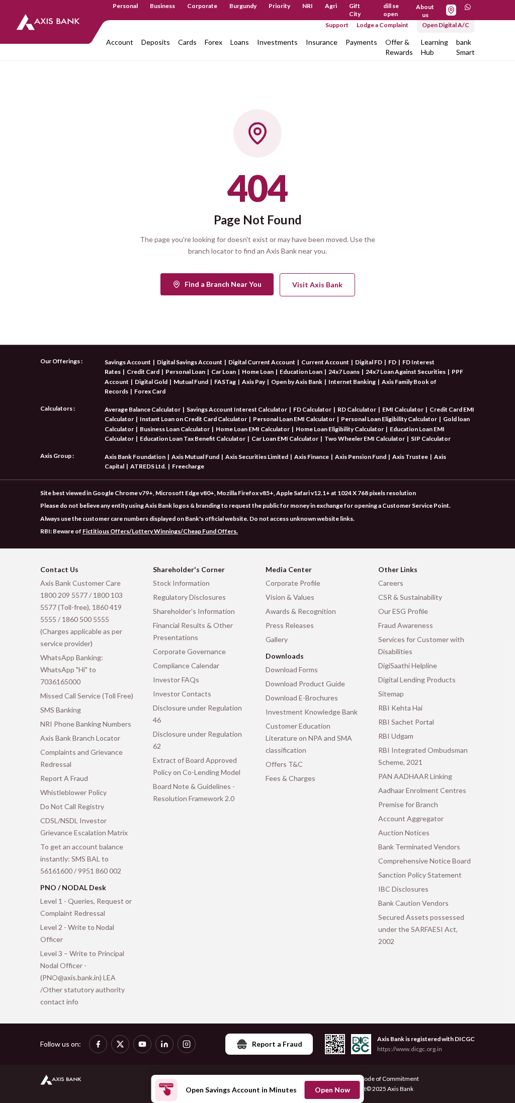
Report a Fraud (277, 1044)
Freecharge (188, 466)
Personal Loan (185, 371)
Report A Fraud (64, 778)
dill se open (391, 10)
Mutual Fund (191, 381)
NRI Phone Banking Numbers (85, 724)
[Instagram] (187, 1044)
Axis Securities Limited (256, 456)
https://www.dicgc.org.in (409, 1049)
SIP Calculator (431, 438)
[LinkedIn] (164, 1044)
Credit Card (143, 371)
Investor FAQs (176, 679)
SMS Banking (60, 709)
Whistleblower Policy (73, 792)
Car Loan (223, 371)
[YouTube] (142, 1044)
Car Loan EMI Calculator (284, 438)
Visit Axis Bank (317, 284)
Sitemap (391, 693)
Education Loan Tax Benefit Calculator (192, 438)
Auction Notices (404, 832)
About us (425, 11)
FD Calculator (312, 409)
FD (392, 362)
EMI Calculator (402, 409)
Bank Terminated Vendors (419, 846)
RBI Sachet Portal (406, 722)
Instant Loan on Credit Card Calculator (193, 419)
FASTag (225, 381)
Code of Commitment (389, 1078)
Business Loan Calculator (175, 429)
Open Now (332, 1089)
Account (119, 42)
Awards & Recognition (301, 611)
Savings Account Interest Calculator (237, 409)
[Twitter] (120, 1044)
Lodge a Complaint (382, 25)
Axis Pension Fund (360, 456)
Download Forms (292, 669)
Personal (125, 6)
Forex (213, 42)
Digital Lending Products (417, 679)
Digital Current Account (261, 362)
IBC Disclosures (403, 889)
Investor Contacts (182, 693)
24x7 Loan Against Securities (406, 371)
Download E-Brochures (302, 697)
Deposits (155, 42)
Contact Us (59, 569)
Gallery (277, 639)
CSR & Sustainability (410, 597)
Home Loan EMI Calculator (253, 429)
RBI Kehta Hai (400, 707)
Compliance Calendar (186, 665)
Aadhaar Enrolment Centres (422, 790)
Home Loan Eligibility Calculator (340, 429)
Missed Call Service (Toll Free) (86, 695)
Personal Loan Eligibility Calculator (389, 419)
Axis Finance (311, 456)
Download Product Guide (305, 683)
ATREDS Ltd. (148, 466)
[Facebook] (98, 1044)
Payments (361, 42)
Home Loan (258, 371)
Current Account (325, 362)
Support (337, 25)
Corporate (202, 6)
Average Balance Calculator (143, 409)
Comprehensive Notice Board (424, 860)
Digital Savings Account (189, 362)
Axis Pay (253, 381)
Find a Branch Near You (223, 284)
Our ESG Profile (403, 611)
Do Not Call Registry (72, 806)
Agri (331, 6)
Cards (187, 42)
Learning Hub (434, 47)
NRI (307, 6)
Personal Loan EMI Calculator (294, 419)
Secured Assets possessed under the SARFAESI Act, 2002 (421, 929)
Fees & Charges (290, 778)
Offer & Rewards (399, 47)
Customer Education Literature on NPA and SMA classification (309, 738)
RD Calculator (356, 409)
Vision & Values (290, 597)
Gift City (355, 10)
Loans (239, 42)
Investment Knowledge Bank (312, 711)
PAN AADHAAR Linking (415, 776)
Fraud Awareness (405, 625)
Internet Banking (352, 381)
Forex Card (149, 391)
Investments (277, 42)
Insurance (321, 42)
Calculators (56, 408)
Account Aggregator (411, 818)
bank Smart (465, 47)
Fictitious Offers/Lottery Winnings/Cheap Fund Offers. (160, 531)
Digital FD (368, 362)
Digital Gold (151, 381)
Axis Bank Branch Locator (80, 738)
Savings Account (128, 362)
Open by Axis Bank (296, 381)
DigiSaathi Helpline (407, 665)
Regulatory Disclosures (189, 597)
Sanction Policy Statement (420, 875)
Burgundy (242, 6)
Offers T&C (284, 764)
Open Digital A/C (445, 25)
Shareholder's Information (194, 611)
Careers (390, 583)
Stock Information (181, 583)
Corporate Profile (293, 583)
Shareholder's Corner (189, 569)
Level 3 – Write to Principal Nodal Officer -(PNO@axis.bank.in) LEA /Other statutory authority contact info (82, 977)
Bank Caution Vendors (413, 903)
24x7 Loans (344, 371)
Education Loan (301, 371)
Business (162, 6)
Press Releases (290, 625)
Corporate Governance (189, 651)
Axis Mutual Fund (195, 456)
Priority (279, 6)
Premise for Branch (408, 804)
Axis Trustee (410, 456)
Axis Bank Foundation (135, 456)
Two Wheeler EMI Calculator (364, 438)
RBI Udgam (395, 736)
